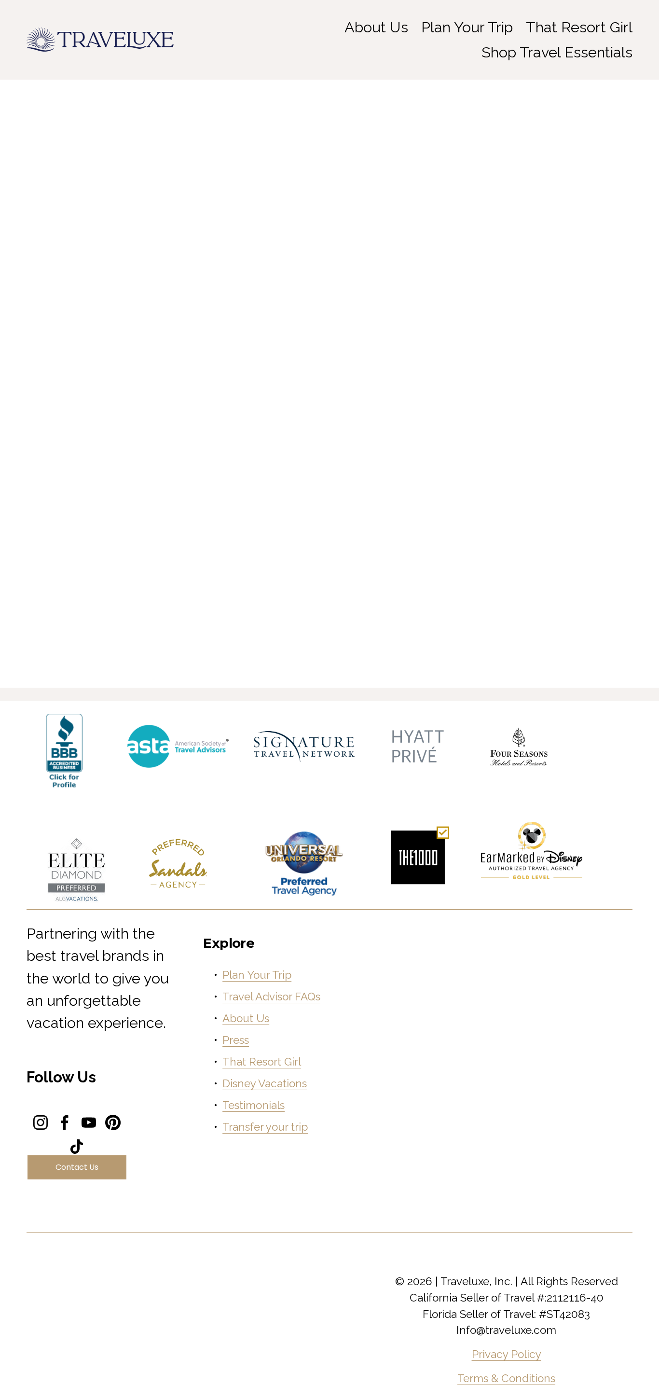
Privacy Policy (506, 1354)
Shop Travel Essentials (556, 52)
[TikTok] (76, 1146)
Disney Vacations (264, 1083)
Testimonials (253, 1105)
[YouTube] (88, 1122)
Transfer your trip (265, 1127)
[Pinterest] (113, 1122)
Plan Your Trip (467, 27)
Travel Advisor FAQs (271, 996)
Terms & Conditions (506, 1378)
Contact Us (76, 1167)
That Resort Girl (579, 27)
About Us (245, 1018)
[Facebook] (64, 1122)
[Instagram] (40, 1122)
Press (235, 1040)
